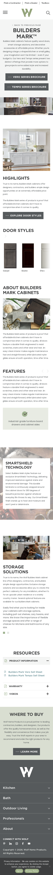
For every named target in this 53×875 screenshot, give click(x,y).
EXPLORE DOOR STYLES (25, 215)
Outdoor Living (15, 808)
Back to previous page (27, 25)
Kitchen (9, 788)
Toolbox (45, 3)
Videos (13, 694)
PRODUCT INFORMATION (23, 661)
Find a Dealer (31, 3)
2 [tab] (8, 633)
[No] (49, 866)
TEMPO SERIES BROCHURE (29, 87)
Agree (19, 871)
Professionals (13, 818)
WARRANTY (15, 686)
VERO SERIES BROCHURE (29, 77)
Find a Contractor (12, 3)
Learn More (29, 751)
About (8, 828)
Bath (6, 798)
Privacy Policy (32, 871)
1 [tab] (4, 633)
